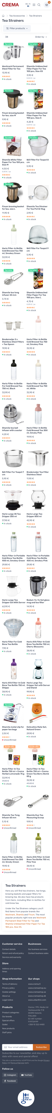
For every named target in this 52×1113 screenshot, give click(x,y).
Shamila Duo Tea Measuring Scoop (35, 816)
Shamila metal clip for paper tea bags (13, 728)
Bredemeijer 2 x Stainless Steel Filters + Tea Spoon (13, 342)
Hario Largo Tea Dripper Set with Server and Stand (38, 685)
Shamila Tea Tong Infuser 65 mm (11, 816)
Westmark (10, 914)
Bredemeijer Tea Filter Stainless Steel (38, 473)
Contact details (9, 949)
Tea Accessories (17, 16)
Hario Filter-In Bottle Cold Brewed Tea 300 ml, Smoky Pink (37, 430)
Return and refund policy (13, 953)
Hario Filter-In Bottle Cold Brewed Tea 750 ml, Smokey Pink (37, 342)
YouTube (28, 1075)
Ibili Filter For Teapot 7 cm (13, 473)
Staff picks (7, 1032)
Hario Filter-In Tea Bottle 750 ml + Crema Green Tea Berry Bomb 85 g (38, 773)
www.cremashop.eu (37, 988)
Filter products (18, 28)
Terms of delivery (9, 984)
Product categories (10, 1012)
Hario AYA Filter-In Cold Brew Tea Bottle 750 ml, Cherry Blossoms (38, 644)
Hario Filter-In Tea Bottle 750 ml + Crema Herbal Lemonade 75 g (13, 771)
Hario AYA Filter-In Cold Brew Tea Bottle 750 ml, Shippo (13, 685)
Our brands (7, 1016)
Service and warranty (11, 957)
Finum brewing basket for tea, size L (13, 207)
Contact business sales (38, 953)
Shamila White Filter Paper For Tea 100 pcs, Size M (13, 162)
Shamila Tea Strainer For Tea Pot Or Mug (37, 207)
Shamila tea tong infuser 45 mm (10, 293)
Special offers (8, 1020)
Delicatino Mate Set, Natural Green (37, 728)
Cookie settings (9, 992)
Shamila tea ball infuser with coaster (12, 429)
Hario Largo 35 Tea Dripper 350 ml (11, 515)
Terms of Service (17, 1063)
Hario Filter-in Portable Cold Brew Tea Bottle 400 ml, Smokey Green (13, 558)
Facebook (11, 1081)
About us (6, 996)
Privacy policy (8, 988)
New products (8, 1028)
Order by (40, 37)
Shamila (20, 914)
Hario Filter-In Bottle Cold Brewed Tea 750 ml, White (37, 386)
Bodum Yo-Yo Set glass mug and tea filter (38, 601)
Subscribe (41, 1047)
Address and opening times (11, 970)
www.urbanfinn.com (37, 1000)
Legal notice (7, 1000)
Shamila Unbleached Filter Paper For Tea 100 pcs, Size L (37, 295)
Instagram (11, 1075)
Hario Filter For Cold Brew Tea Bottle (12, 643)
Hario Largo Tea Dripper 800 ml (34, 515)
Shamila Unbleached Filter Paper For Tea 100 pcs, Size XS (37, 68)
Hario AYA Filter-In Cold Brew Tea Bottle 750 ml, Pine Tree (38, 859)
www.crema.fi (34, 984)
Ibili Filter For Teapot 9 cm (38, 249)
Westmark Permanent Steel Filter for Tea (13, 67)
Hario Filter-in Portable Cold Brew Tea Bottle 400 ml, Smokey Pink (38, 558)
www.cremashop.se (37, 992)
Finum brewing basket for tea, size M (13, 114)
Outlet (4, 1024)
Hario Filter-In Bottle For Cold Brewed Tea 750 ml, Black (12, 386)
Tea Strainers (35, 16)
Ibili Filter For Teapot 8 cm (38, 161)
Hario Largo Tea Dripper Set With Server (13, 601)
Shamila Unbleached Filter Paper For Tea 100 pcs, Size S (37, 115)
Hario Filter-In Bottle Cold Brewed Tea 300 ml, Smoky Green (12, 859)
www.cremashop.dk (37, 996)
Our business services (37, 949)
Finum (31, 914)
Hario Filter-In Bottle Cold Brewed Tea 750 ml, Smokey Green (12, 251)
